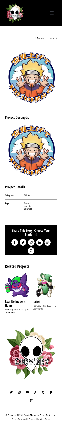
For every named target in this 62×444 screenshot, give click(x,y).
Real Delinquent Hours (15, 303)
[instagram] (19, 392)
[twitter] (11, 392)
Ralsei (36, 302)
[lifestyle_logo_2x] (14, 3)
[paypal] (31, 400)
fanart (27, 203)
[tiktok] (35, 392)
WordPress (45, 419)
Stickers (28, 195)
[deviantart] (51, 392)
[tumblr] (43, 392)
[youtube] (27, 392)
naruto (27, 206)
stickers (28, 208)
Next (52, 38)
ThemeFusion (46, 415)
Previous (41, 38)
